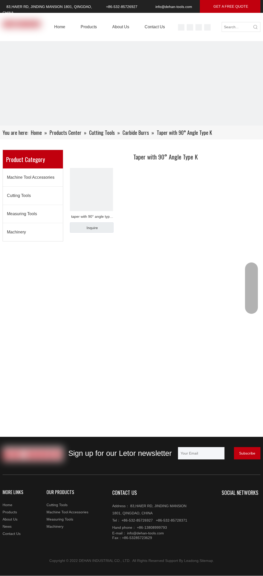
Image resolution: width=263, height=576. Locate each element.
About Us (10, 519)
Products (10, 512)
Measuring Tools (22, 214)
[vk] (190, 27)
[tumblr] (198, 27)
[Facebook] (207, 27)
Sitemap (206, 561)
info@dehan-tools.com (173, 7)
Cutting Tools (19, 195)
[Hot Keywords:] (255, 27)
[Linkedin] (236, 506)
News (7, 526)
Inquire (92, 228)
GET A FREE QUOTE (230, 6)
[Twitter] (181, 27)
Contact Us (12, 534)
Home (7, 505)
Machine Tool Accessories (30, 177)
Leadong (191, 561)
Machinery (16, 232)
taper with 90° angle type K (91, 217)
